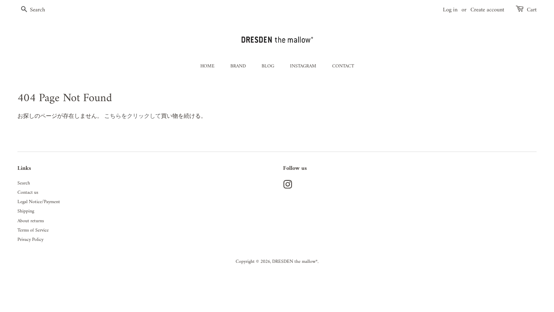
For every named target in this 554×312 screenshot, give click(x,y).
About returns (30, 221)
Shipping (25, 211)
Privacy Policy (30, 240)
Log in (450, 10)
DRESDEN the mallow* (295, 262)
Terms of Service (33, 230)
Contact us (27, 192)
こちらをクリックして (132, 116)
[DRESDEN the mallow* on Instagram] (287, 187)
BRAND (238, 66)
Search (23, 183)
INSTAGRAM (303, 66)
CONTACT (343, 66)
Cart (532, 10)
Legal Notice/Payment (38, 202)
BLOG (268, 66)
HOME (207, 66)
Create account (487, 10)
